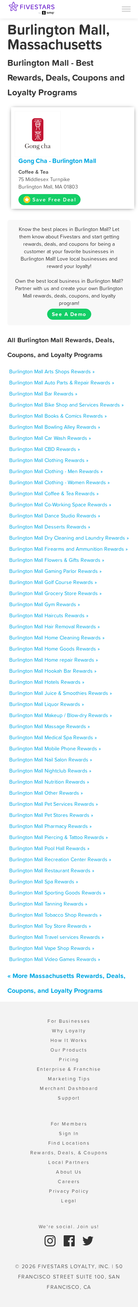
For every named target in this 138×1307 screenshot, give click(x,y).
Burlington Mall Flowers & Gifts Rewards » (56, 560)
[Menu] (126, 8)
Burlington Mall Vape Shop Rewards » (51, 948)
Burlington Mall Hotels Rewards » (46, 682)
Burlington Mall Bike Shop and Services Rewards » (66, 404)
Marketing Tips (69, 1078)
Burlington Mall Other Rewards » (46, 793)
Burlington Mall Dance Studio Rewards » (54, 515)
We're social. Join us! (69, 1226)
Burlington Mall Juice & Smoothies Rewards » (60, 693)
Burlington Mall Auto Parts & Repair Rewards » (61, 382)
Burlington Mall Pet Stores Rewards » (51, 815)
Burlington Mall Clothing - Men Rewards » (56, 471)
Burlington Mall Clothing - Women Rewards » (59, 482)
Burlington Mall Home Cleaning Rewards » (57, 637)
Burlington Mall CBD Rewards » (44, 449)
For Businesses (68, 1021)
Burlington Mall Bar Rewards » (43, 393)
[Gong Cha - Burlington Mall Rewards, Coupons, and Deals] (38, 133)
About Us (69, 1171)
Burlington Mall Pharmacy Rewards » (50, 826)
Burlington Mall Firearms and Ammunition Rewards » (68, 549)
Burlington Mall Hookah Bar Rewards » (52, 671)
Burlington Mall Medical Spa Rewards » (53, 737)
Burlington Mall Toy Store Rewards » (50, 926)
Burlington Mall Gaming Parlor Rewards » (55, 571)
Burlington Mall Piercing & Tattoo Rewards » (58, 837)
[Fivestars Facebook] (70, 1240)
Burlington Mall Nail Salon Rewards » (50, 759)
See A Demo (69, 314)
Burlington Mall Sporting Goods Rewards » (57, 892)
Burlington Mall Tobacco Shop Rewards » (55, 915)
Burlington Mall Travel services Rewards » (56, 937)
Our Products (69, 1049)
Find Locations (69, 1143)
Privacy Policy (69, 1191)
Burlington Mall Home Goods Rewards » (54, 648)
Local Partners (68, 1162)
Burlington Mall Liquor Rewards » (46, 704)
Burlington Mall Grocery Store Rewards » (55, 593)
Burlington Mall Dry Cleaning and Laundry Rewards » (69, 538)
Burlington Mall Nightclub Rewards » (50, 770)
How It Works (69, 1040)
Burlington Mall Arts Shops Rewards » (52, 371)
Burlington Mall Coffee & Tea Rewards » (54, 493)
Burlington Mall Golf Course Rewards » (53, 582)
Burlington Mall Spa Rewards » (43, 881)
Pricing (69, 1059)
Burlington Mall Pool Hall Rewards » (49, 848)
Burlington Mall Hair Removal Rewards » (54, 626)
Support (69, 1097)
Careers (69, 1181)
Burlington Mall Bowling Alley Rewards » (54, 427)
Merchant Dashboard (69, 1088)
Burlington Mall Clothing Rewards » (48, 460)
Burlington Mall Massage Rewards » (49, 726)
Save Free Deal (54, 199)
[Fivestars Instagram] (51, 1240)
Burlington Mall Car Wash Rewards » (50, 438)
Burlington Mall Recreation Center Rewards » (60, 859)
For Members (69, 1123)
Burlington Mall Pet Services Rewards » (53, 804)
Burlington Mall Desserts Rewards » (49, 526)
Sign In (69, 1133)
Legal (69, 1200)
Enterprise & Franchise (69, 1069)
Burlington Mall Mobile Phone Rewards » (55, 748)
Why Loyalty (69, 1030)
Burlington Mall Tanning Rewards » (48, 903)
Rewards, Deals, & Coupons (69, 1152)
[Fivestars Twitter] (87, 1240)
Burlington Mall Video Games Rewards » (54, 959)
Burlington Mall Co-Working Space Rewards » (60, 504)
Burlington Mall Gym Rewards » (44, 604)
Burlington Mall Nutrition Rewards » (49, 781)
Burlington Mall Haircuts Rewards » (48, 615)
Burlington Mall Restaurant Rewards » (51, 870)
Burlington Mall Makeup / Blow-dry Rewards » (60, 715)
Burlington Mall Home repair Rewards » (53, 659)
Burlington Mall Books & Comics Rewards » (58, 416)
